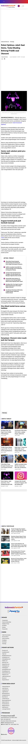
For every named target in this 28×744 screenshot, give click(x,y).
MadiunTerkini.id (5, 702)
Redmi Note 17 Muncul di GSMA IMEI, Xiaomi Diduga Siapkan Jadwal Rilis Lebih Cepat (21, 449)
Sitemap (4, 627)
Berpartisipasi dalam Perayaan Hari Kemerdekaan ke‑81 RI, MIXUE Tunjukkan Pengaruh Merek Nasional (19, 552)
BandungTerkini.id (5, 693)
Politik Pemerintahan (6, 635)
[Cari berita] (26, 2)
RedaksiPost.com (5, 664)
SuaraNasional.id (5, 652)
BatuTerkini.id (5, 696)
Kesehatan (4, 641)
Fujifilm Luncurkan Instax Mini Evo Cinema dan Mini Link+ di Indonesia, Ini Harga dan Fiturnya (14, 268)
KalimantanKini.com (6, 672)
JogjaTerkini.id (5, 691)
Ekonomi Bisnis (5, 636)
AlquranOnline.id (5, 679)
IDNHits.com (4, 660)
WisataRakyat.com (6, 671)
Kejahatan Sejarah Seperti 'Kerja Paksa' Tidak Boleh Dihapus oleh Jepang (18, 538)
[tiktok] (10, 2)
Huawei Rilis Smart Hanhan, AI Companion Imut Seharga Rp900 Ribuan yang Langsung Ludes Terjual (14, 280)
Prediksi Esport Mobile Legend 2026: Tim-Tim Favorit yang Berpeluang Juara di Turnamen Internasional (7, 449)
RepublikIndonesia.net (6, 655)
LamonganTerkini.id (6, 709)
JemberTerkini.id (5, 698)
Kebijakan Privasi (5, 623)
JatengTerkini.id (5, 690)
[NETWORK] (19, 6)
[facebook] (1, 2)
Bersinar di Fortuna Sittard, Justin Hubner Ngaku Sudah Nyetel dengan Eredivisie (18, 560)
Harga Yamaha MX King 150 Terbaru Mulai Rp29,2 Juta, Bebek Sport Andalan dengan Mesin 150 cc (18, 545)
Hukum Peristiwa (5, 638)
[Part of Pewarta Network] (14, 612)
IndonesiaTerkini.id (5, 41)
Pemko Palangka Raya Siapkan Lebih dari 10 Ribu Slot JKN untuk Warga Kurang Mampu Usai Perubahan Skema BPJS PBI (18, 530)
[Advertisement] (14, 25)
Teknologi (12, 41)
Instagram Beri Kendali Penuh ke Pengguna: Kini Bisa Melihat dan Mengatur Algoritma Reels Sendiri (13, 274)
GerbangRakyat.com (6, 659)
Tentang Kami (5, 620)
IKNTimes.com (5, 662)
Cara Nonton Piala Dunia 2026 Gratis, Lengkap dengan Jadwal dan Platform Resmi (14, 291)
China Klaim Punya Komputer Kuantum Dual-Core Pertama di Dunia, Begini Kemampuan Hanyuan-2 (14, 263)
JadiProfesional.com (6, 676)
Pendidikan (4, 640)
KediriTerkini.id (5, 707)
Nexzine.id (4, 678)
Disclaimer (4, 625)
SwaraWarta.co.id (5, 657)
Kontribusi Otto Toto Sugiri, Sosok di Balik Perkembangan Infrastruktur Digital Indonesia (14, 286)
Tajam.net (4, 653)
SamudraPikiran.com (6, 669)
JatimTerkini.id (5, 688)
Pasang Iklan (4, 628)
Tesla (2, 237)
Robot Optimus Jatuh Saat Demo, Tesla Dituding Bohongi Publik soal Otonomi (7, 483)
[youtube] (8, 2)
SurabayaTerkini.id (6, 695)
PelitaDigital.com (5, 665)
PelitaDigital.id (5, 667)
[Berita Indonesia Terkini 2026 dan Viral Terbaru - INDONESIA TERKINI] (8, 7)
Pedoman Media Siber (6, 622)
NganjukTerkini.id (5, 705)
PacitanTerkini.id (5, 703)
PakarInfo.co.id (5, 674)
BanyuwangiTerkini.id (6, 700)
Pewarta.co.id (5, 650)
